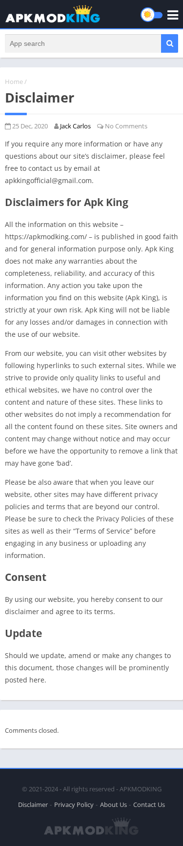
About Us (113, 804)
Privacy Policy (74, 804)
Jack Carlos (75, 126)
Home (14, 81)
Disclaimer (33, 804)
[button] (169, 43)
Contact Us (149, 804)
